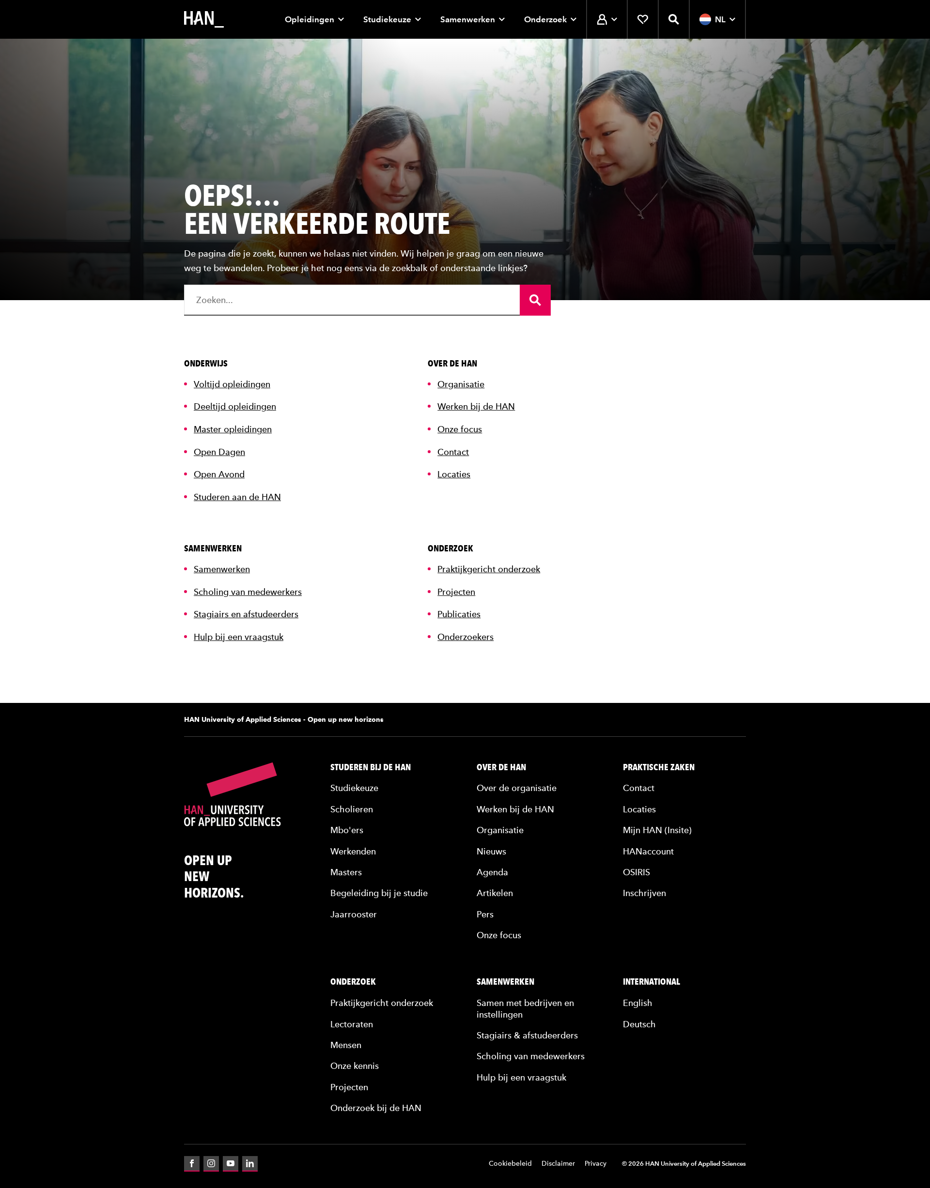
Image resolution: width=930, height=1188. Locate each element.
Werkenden (353, 851)
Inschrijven (644, 893)
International (651, 981)
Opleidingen (309, 19)
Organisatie (460, 384)
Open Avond (219, 474)
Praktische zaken (659, 767)
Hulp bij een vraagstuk (238, 637)
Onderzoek (545, 19)
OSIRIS (636, 872)
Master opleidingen (233, 429)
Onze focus (459, 429)
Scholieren (351, 809)
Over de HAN (501, 767)
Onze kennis (354, 1066)
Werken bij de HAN (476, 406)
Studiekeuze (387, 19)
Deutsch (639, 1024)
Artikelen (495, 893)
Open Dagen (219, 452)
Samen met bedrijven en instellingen (525, 1008)
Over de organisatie (517, 788)
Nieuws (491, 851)
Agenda (492, 872)
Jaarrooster (353, 914)
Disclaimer (558, 1163)
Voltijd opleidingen (232, 384)
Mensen (345, 1045)
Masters (346, 872)
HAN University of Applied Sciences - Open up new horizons (284, 719)
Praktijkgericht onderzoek (488, 569)
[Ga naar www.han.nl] (204, 19)
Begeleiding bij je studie (379, 893)
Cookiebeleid (510, 1163)
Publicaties (458, 614)
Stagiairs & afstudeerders (527, 1035)
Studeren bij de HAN (370, 767)
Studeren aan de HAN (237, 497)
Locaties (453, 474)
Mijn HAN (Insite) (657, 830)
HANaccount (648, 851)
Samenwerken (467, 19)
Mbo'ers (346, 830)
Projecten (456, 592)
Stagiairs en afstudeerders (246, 614)
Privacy (595, 1163)
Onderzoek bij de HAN (375, 1108)
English (637, 1003)
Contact (453, 452)
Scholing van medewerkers (248, 592)
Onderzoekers (465, 637)
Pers (485, 914)
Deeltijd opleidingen (235, 406)
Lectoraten (351, 1024)
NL (720, 19)
